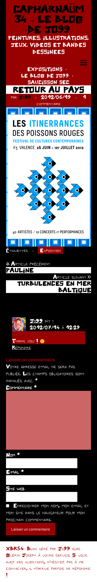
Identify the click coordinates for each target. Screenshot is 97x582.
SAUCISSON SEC (48, 82)
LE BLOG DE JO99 (45, 75)
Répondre (21, 347)
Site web (15, 488)
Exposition (50, 250)
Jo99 (25, 97)
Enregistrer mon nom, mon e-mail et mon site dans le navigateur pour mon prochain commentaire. (47, 512)
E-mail (15, 471)
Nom (13, 454)
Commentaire (21, 387)
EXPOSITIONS (44, 69)
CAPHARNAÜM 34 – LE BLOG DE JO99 (48, 19)
